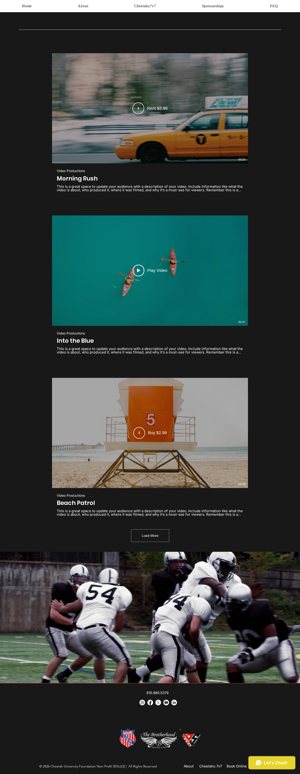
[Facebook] (150, 702)
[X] (158, 702)
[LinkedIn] (174, 702)
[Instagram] (142, 702)
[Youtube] (166, 702)
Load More (150, 535)
